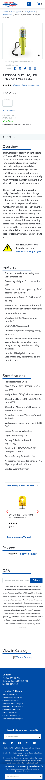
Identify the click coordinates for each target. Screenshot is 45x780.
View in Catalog (24, 657)
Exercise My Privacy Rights (31, 748)
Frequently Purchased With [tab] (20, 485)
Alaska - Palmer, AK (9, 712)
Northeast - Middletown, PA (13, 706)
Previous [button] (7, 511)
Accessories (7, 15)
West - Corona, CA (9, 694)
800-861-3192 (22, 681)
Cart (41, 4)
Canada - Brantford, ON (11, 715)
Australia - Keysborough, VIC (13, 718)
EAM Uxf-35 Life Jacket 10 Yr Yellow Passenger (21, 516)
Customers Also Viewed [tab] (19, 537)
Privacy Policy (24, 755)
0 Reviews (16, 85)
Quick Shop (22, 527)
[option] (22, 41)
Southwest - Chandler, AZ (12, 697)
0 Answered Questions (31, 85)
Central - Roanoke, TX (10, 700)
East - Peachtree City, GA (12, 709)
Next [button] (38, 511)
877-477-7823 (15, 678)
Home (5, 12)
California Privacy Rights (12, 748)
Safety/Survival (29, 12)
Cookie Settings (22, 750)
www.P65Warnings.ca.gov (28, 251)
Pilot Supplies (16, 12)
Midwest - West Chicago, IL (12, 703)
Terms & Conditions (35, 753)
